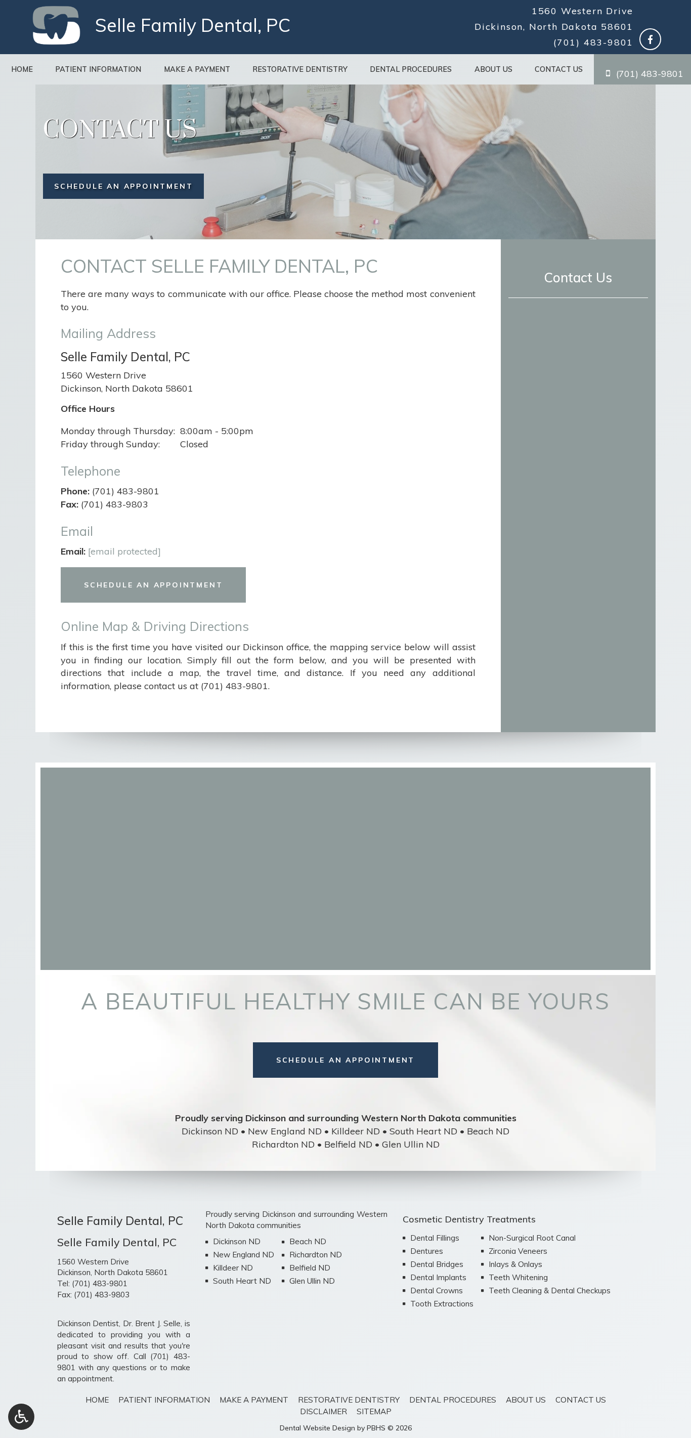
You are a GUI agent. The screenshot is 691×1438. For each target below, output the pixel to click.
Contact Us (559, 69)
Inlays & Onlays (515, 1264)
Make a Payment (197, 69)
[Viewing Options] (21, 1416)
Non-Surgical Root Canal (532, 1238)
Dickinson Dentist (88, 1323)
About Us (493, 69)
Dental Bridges (436, 1264)
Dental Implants (438, 1277)
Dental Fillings (434, 1238)
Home (22, 69)
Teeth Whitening (518, 1277)
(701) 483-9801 (593, 42)
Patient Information (98, 69)
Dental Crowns (436, 1290)
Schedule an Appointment (153, 584)
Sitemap (374, 1411)
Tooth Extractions (441, 1303)
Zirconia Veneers (518, 1251)
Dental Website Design (317, 1427)
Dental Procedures (411, 69)
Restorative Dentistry (300, 69)
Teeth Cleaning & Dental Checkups (550, 1290)
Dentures (426, 1251)
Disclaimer (323, 1411)
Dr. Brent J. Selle (152, 1323)
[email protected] (124, 551)
